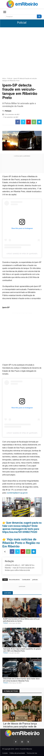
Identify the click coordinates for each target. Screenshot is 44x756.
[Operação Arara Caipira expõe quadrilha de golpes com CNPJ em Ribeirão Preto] (22, 637)
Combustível (26, 579)
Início (4, 78)
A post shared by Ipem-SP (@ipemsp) (22, 254)
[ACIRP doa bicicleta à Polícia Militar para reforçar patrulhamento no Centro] (22, 607)
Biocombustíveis (14, 579)
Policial (21, 23)
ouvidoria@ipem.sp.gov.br (17, 492)
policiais (35, 579)
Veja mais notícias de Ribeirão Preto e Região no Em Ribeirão (21, 542)
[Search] (39, 16)
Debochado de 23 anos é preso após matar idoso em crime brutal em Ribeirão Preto (21, 680)
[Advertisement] (22, 51)
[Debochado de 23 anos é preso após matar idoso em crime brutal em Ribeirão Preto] (22, 667)
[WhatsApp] (34, 122)
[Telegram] (39, 122)
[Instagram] (22, 742)
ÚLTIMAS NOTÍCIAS (11, 691)
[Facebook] (17, 122)
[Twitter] (23, 122)
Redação (8, 111)
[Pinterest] (28, 122)
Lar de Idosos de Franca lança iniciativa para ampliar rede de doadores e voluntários (20, 726)
